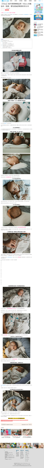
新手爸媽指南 (22, 455)
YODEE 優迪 (27, 452)
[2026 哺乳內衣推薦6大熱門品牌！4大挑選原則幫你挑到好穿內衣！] (35, 27)
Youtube (27, 459)
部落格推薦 (6, 435)
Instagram (27, 457)
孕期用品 (27, 435)
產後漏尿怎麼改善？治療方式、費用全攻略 (26, 424)
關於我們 (17, 452)
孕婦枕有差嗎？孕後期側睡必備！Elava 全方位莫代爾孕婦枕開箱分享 (27, 437)
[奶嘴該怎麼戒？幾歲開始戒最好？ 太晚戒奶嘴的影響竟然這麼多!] (35, 35)
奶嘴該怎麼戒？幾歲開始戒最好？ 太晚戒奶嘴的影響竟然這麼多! (40, 35)
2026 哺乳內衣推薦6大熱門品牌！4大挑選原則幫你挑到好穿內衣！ (40, 27)
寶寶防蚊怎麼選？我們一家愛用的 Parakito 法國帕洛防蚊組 (16, 437)
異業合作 (17, 453)
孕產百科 (21, 451)
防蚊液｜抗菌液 (16, 435)
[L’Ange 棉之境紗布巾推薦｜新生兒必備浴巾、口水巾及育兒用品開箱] (6, 432)
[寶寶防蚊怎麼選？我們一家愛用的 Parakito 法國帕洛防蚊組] (16, 432)
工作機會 (17, 454)
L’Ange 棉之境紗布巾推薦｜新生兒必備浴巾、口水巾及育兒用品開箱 (5, 437)
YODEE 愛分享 (27, 454)
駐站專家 (21, 458)
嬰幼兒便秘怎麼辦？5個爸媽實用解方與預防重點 (7, 424)
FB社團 (27, 455)
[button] (42, 0)
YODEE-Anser (8, 8)
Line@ (27, 460)
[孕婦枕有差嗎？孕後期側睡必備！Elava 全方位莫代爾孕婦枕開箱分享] (27, 432)
